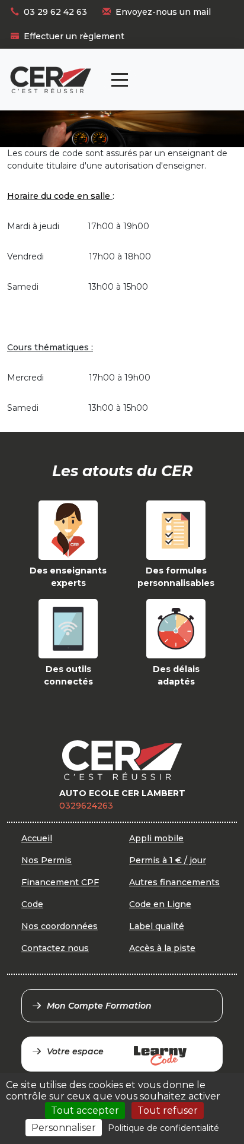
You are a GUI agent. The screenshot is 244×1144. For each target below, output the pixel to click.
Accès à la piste (162, 948)
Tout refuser (167, 1110)
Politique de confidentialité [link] (163, 1128)
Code (32, 904)
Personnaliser (63, 1127)
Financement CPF (60, 882)
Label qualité (156, 926)
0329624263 (86, 805)
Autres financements (174, 882)
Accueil (36, 838)
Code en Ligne (160, 904)
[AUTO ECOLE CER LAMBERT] (50, 80)
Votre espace (75, 1051)
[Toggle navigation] (120, 80)
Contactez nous (55, 948)
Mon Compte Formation (99, 1005)
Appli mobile (156, 838)
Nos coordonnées (59, 926)
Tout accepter (85, 1110)
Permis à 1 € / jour (167, 860)
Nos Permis (46, 860)
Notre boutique (194, 69)
